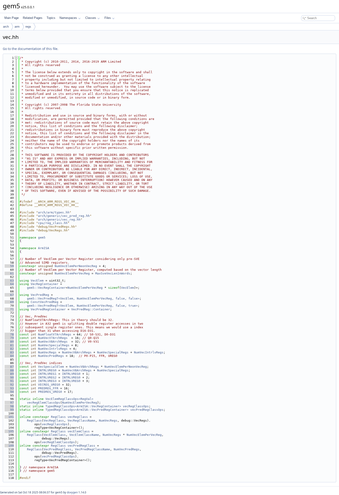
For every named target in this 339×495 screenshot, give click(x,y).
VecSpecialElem (51, 366)
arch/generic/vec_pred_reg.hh (64, 216)
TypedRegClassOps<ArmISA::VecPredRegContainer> (86, 409)
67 (9, 295)
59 (9, 266)
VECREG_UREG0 (49, 384)
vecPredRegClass (81, 445)
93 (9, 388)
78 (9, 334)
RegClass (58, 417)
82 (9, 348)
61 (9, 273)
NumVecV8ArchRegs (53, 341)
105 (9, 431)
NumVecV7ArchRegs (53, 338)
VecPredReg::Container (90, 309)
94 (9, 391)
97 (9, 402)
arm (17, 26)
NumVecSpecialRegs (53, 345)
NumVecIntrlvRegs (53, 348)
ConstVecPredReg (44, 302)
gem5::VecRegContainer (46, 287)
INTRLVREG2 (47, 377)
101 (9, 417)
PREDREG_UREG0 (50, 391)
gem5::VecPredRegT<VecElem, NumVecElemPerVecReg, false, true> (82, 305)
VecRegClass (54, 420)
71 (9, 309)
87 (9, 366)
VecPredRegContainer (48, 309)
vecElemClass (79, 431)
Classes (90, 18)
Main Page (11, 18)
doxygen (72, 492)
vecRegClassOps (136, 406)
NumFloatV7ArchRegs (54, 334)
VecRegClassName (81, 420)
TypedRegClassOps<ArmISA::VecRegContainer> (83, 406)
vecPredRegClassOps (147, 409)
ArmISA (43, 248)
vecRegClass (78, 417)
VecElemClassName (84, 435)
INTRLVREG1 (47, 374)
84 (9, 356)
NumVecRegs (47, 352)
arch (6, 26)
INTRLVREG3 (47, 381)
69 (9, 302)
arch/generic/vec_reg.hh (59, 219)
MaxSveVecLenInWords (112, 273)
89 (9, 374)
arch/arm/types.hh (53, 212)
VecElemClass (55, 435)
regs (28, 26)
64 (9, 284)
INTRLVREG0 (47, 370)
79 (9, 338)
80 (9, 341)
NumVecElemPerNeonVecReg (76, 266)
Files (107, 18)
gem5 (41, 237)
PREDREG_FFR (48, 388)
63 (9, 280)
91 (9, 381)
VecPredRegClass (57, 449)
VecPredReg (40, 295)
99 (9, 409)
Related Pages (32, 18)
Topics (51, 18)
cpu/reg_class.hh (53, 223)
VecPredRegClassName (92, 449)
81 (9, 345)
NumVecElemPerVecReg (72, 273)
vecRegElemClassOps (43, 402)
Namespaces (68, 18)
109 (9, 445)
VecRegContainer (44, 284)
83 (9, 352)
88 (9, 370)
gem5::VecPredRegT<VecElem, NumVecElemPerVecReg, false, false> (83, 298)
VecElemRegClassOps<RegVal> (69, 399)
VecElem (37, 280)
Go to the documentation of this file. (30, 49)
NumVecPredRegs (51, 356)
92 (9, 384)
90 (9, 377)
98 (9, 406)
